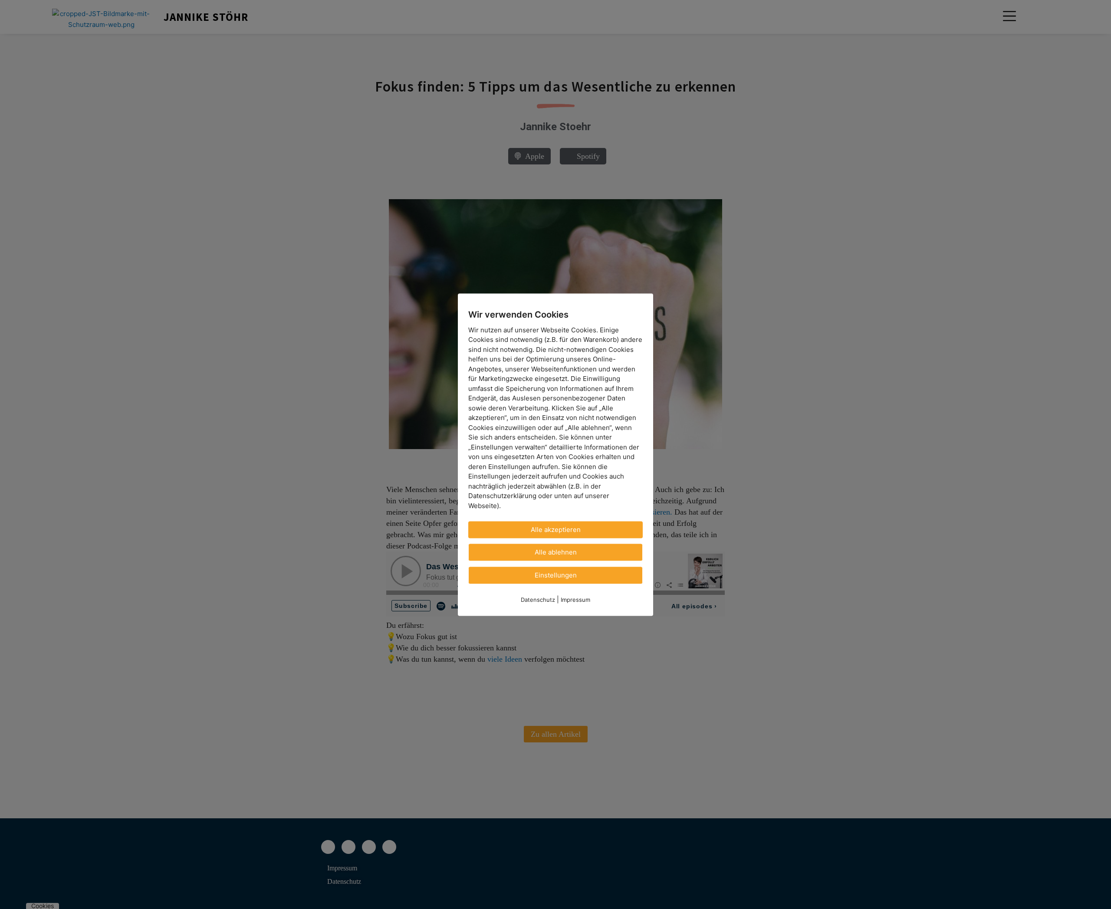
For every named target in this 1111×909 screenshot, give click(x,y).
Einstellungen (556, 575)
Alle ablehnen (556, 552)
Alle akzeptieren (556, 529)
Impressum (575, 599)
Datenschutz (538, 599)
